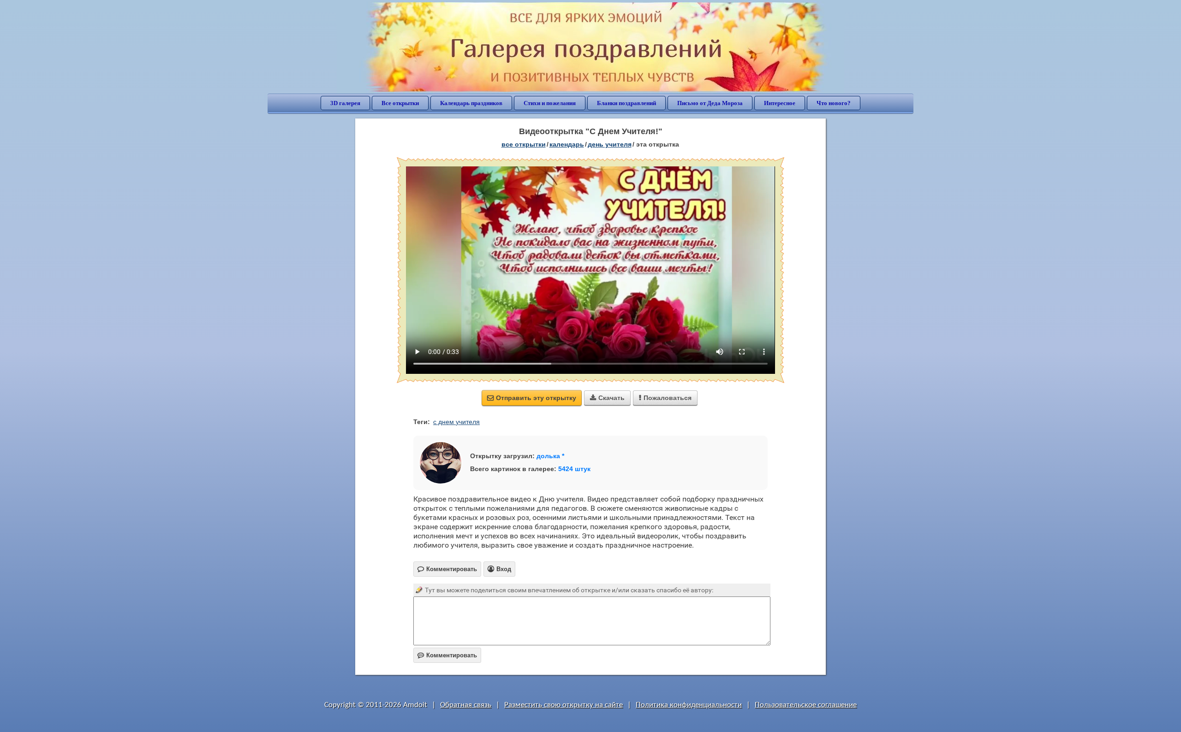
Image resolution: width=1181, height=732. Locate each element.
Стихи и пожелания (550, 103)
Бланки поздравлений (626, 103)
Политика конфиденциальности (689, 705)
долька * (550, 456)
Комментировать (447, 655)
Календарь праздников (471, 103)
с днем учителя (456, 421)
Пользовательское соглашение (806, 705)
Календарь (566, 144)
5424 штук (574, 468)
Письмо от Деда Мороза (710, 103)
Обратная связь (465, 705)
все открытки (523, 144)
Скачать (607, 397)
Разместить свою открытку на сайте (563, 705)
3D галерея (345, 103)
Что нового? (834, 103)
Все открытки (400, 103)
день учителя (610, 144)
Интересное (779, 103)
